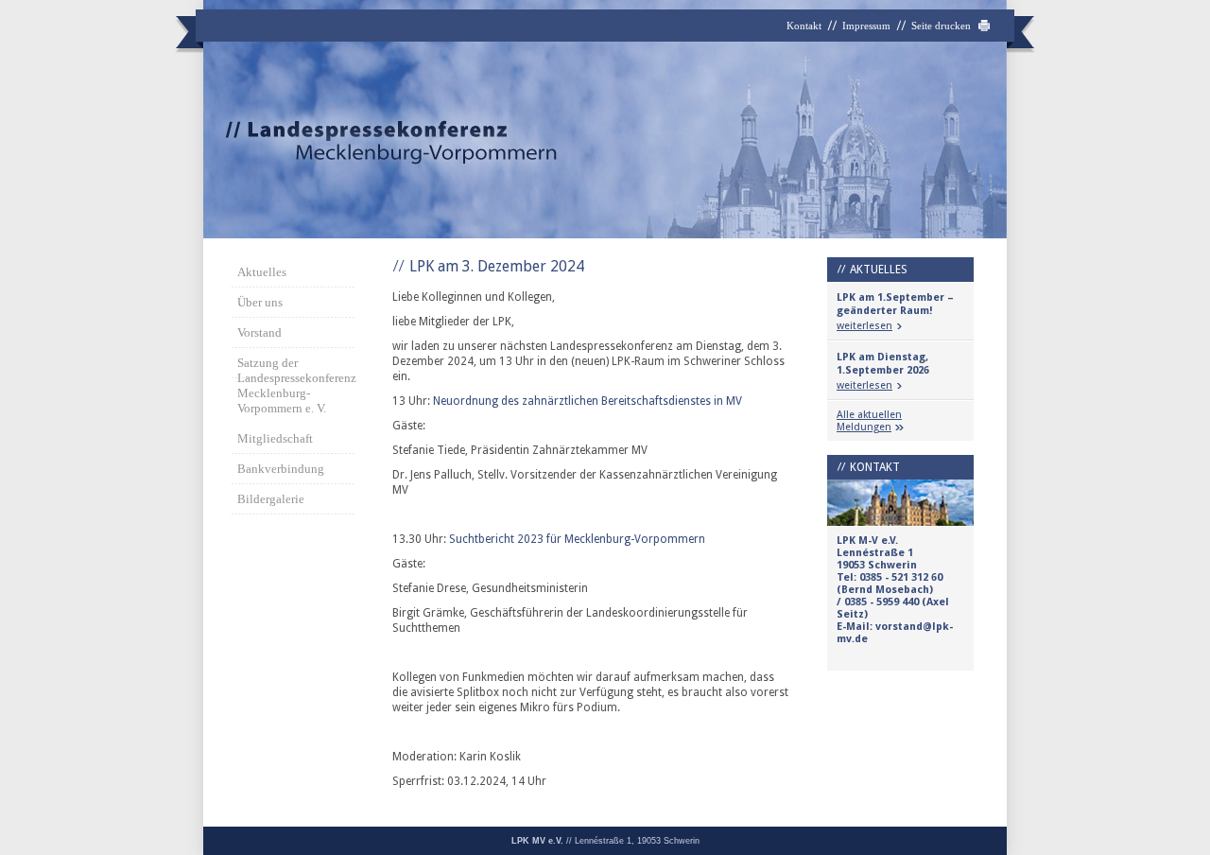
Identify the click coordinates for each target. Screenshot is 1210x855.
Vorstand (259, 332)
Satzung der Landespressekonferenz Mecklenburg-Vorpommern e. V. (295, 385)
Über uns (260, 302)
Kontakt (803, 25)
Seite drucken (941, 25)
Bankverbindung (280, 469)
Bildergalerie (270, 499)
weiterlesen (864, 326)
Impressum (866, 25)
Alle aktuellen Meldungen (869, 421)
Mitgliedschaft (275, 438)
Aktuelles (261, 272)
